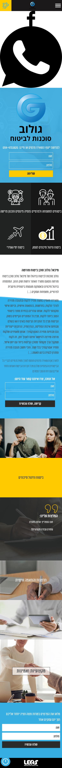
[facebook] (31, 18)
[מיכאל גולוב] (32, 5)
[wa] (31, 57)
